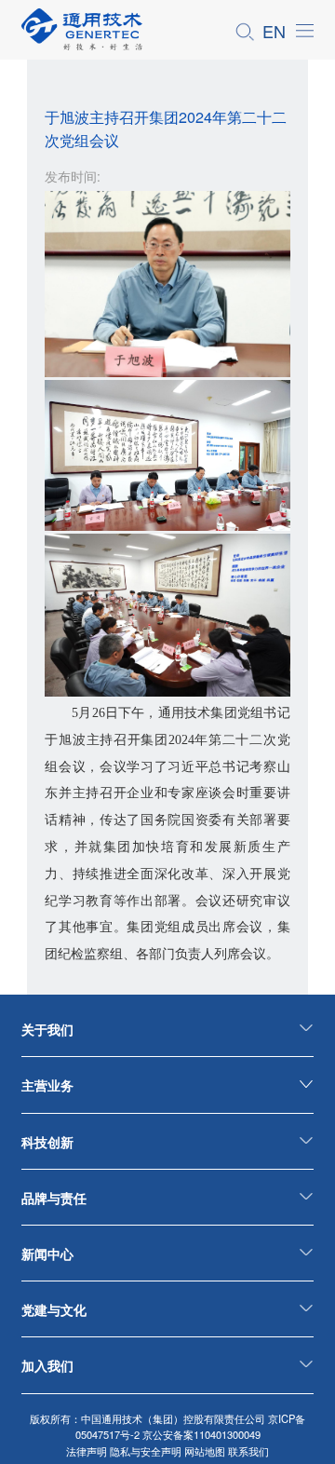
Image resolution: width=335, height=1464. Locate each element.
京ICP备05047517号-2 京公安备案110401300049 (190, 1426)
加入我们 (47, 1365)
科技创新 (47, 1141)
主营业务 (47, 1085)
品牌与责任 (54, 1197)
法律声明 (86, 1451)
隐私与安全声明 (145, 1451)
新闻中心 (47, 1253)
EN (274, 30)
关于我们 (47, 1029)
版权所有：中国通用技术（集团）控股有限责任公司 (147, 1418)
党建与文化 (54, 1309)
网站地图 (204, 1451)
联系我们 (248, 1451)
